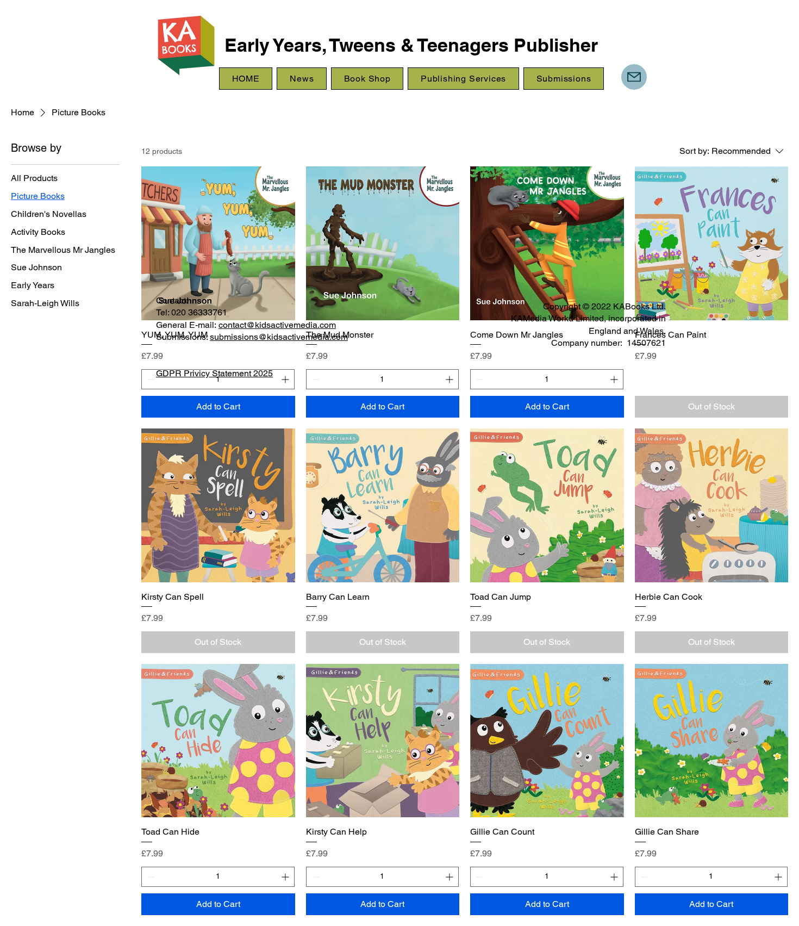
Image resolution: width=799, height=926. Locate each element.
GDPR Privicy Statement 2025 (214, 373)
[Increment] (286, 876)
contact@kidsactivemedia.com (277, 325)
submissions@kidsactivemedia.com (279, 337)
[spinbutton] (218, 876)
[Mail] (634, 77)
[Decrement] (150, 876)
